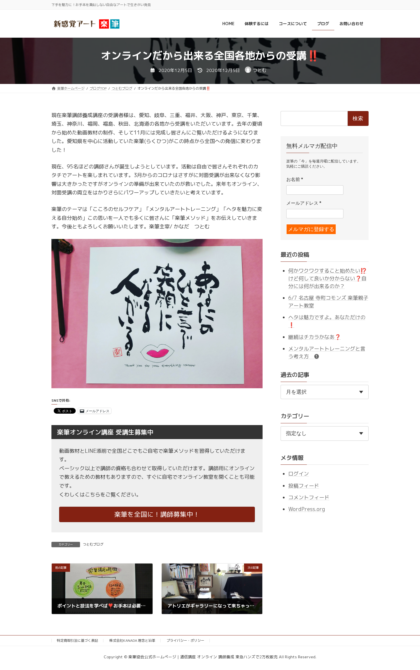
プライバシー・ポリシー (185, 640)
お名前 (294, 179)
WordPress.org (306, 509)
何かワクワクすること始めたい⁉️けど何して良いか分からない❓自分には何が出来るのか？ (327, 278)
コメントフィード (308, 497)
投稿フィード (303, 485)
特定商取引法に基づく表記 (77, 640)
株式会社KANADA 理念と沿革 (132, 640)
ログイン (298, 473)
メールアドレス (303, 203)
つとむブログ (93, 544)
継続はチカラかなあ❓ (314, 336)
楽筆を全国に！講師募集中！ (157, 514)
